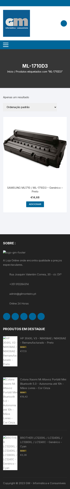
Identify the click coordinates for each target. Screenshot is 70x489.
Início (10, 71)
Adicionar (35, 204)
